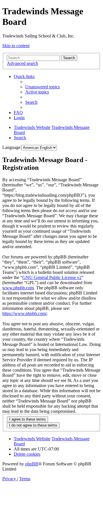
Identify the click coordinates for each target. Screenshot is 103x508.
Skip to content (15, 45)
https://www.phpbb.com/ (24, 313)
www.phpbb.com (18, 287)
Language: (11, 147)
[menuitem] (42, 86)
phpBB (31, 463)
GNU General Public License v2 (52, 277)
